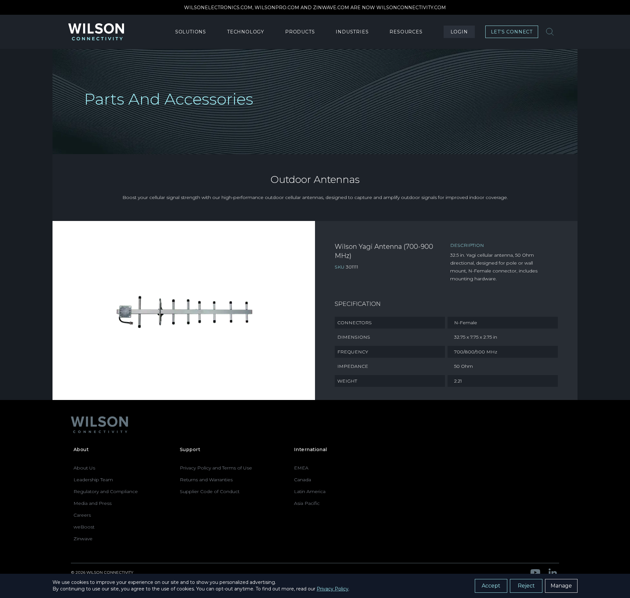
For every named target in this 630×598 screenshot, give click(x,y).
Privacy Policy (332, 589)
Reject (526, 586)
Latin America (310, 491)
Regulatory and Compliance (106, 491)
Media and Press (93, 503)
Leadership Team (93, 480)
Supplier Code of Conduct (210, 491)
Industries (352, 32)
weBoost (84, 527)
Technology (245, 32)
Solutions (190, 32)
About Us (84, 468)
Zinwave (83, 539)
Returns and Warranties (206, 480)
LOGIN (459, 32)
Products (300, 32)
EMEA (301, 468)
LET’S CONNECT (512, 32)
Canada (302, 480)
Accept (491, 586)
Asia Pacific (307, 503)
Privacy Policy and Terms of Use (216, 468)
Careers (82, 515)
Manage (561, 586)
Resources (405, 32)
